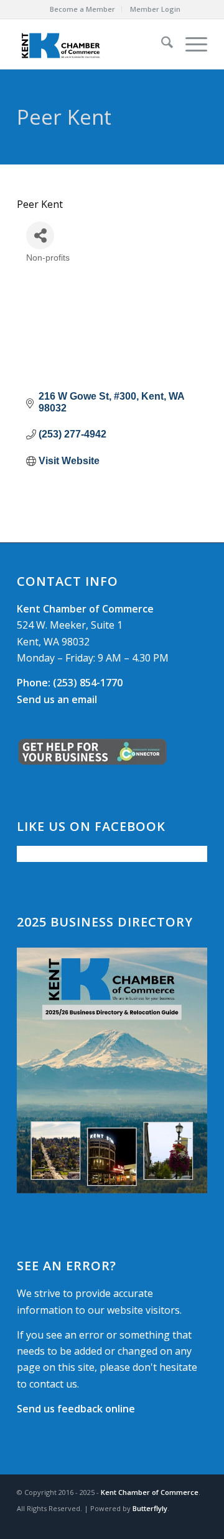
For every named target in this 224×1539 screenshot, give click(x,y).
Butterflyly (150, 1508)
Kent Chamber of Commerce (149, 1492)
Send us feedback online (76, 1409)
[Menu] (190, 44)
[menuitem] (83, 9)
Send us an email (57, 699)
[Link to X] (179, 1523)
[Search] (161, 44)
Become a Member (82, 9)
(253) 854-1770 (70, 682)
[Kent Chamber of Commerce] (93, 44)
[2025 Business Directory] (112, 1070)
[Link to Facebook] (160, 1523)
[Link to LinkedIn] (198, 1523)
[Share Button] (40, 235)
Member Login (155, 9)
